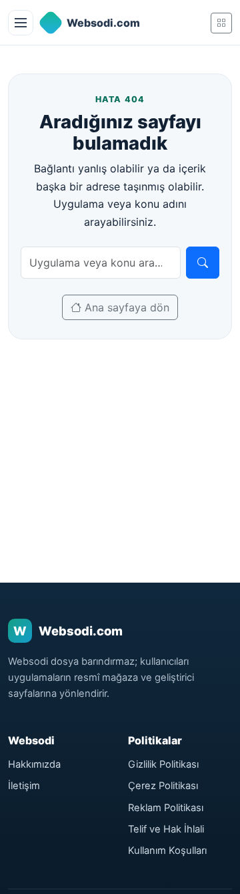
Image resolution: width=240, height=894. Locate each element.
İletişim (24, 786)
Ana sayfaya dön (125, 307)
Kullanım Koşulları (167, 851)
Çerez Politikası (163, 786)
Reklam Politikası (165, 808)
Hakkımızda (34, 764)
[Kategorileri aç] (221, 23)
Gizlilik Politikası (163, 764)
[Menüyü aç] (20, 22)
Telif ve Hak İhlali (166, 829)
